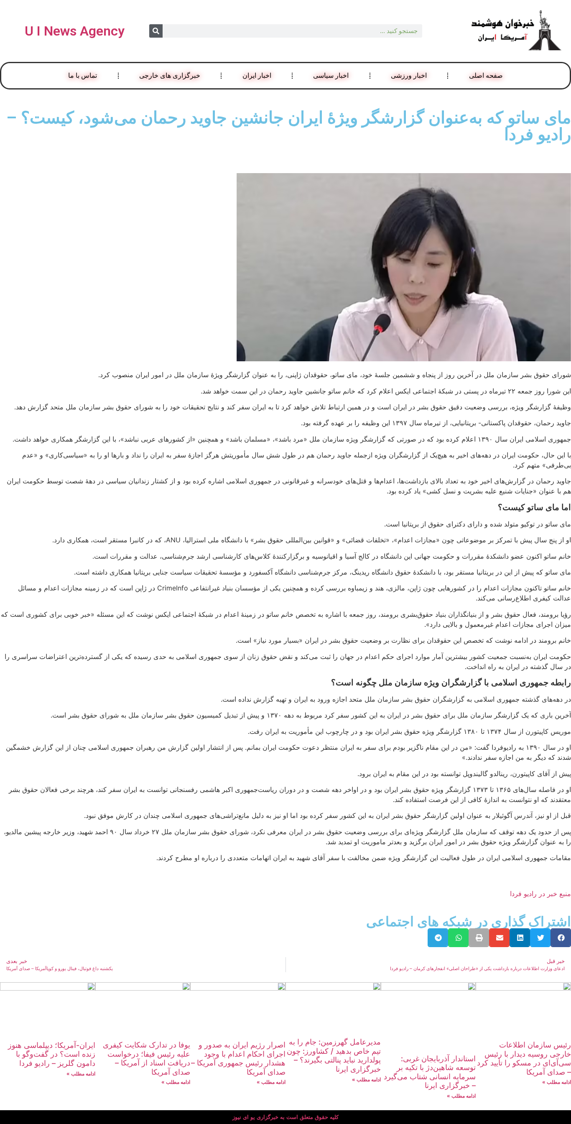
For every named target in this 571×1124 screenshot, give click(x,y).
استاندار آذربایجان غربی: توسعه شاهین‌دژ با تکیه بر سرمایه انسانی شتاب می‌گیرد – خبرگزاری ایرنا (430, 1072)
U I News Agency (75, 31)
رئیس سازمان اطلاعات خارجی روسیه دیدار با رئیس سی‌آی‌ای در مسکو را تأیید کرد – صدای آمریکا (524, 1058)
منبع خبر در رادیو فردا (540, 893)
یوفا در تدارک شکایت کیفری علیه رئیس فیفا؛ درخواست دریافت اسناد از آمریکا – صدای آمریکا (146, 1058)
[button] (561, 937)
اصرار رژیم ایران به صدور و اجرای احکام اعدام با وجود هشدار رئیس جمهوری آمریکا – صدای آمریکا (238, 1058)
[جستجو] (156, 31)
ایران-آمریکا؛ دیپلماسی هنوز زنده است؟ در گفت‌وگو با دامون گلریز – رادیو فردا (51, 1054)
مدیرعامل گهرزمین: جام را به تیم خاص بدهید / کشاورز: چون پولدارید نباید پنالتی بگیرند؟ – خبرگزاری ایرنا (334, 1055)
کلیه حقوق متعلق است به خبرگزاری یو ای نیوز (285, 1117)
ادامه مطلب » (556, 1082)
